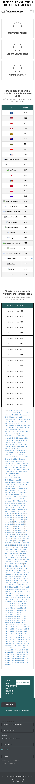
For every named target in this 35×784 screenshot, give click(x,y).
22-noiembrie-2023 (22, 438)
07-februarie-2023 (21, 639)
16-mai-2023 (13, 576)
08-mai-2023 (18, 581)
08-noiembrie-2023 (22, 451)
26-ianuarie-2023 (20, 648)
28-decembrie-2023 (15, 411)
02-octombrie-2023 (11, 484)
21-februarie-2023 (21, 629)
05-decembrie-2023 (15, 430)
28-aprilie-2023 (16, 585)
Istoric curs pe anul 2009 (15, 382)
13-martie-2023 (18, 614)
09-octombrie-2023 (11, 478)
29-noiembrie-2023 (23, 432)
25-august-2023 (19, 516)
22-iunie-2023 (18, 555)
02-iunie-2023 (23, 566)
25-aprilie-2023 (24, 587)
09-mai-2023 (9, 581)
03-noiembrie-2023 (15, 455)
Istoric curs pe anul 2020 (15, 322)
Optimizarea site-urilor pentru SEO (10, 738)
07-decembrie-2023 (12, 427)
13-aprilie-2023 (24, 593)
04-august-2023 (19, 530)
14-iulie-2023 (22, 543)
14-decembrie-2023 (12, 421)
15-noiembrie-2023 (22, 444)
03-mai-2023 (22, 583)
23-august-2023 (19, 518)
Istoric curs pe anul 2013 (15, 360)
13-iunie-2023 (13, 562)
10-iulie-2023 (9, 547)
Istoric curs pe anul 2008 (15, 388)
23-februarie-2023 (21, 627)
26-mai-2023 (13, 570)
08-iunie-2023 (18, 564)
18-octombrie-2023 (22, 469)
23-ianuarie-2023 (20, 650)
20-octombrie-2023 (15, 467)
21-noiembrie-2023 (11, 440)
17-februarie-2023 (21, 631)
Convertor (8, 705)
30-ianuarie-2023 (20, 646)
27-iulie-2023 (13, 537)
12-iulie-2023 (16, 545)
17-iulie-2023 (13, 543)
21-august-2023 (19, 520)
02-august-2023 (19, 532)
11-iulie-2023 (25, 545)
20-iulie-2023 (9, 541)
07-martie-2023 (18, 618)
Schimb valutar (22, 682)
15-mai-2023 (22, 576)
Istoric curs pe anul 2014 (15, 355)
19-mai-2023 (9, 574)
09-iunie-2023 (9, 564)
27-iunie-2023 (13, 553)
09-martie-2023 (18, 616)
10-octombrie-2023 (22, 476)
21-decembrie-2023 (12, 415)
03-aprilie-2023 (24, 599)
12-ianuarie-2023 (20, 656)
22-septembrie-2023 (15, 490)
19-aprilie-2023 (18, 591)
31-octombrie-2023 (11, 459)
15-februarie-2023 (21, 633)
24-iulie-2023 (16, 539)
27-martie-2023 (18, 604)
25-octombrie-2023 (22, 463)
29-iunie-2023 (17, 551)
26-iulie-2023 (22, 537)
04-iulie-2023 (13, 549)
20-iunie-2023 (13, 558)
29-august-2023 (19, 513)
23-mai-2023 (16, 572)
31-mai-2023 (9, 568)
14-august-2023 (19, 524)
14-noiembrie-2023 (11, 446)
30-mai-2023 (18, 568)
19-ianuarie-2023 (20, 652)
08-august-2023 (19, 528)
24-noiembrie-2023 (15, 436)
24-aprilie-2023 (9, 589)
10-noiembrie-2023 (15, 448)
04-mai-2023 (13, 583)
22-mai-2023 (24, 572)
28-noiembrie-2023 (11, 434)
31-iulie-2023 (18, 534)
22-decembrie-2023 (23, 413)
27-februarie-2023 (21, 625)
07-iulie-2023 (18, 547)
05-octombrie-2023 (15, 480)
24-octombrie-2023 (11, 465)
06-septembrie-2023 (15, 507)
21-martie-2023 (18, 608)
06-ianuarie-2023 (20, 660)
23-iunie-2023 (9, 555)
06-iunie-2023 (13, 566)
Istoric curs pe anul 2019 (15, 327)
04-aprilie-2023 (13, 599)
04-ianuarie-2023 (20, 662)
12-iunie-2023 (23, 562)
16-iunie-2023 (9, 560)
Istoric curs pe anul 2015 (15, 349)
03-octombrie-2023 (22, 482)
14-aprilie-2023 (13, 593)
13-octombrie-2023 (15, 474)
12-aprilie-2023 (9, 595)
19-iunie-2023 (23, 558)
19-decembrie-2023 (15, 417)
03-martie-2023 (18, 620)
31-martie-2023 (10, 602)
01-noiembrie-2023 (22, 457)
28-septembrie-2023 (15, 486)
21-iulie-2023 (25, 539)
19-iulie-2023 (18, 541)
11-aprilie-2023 (20, 595)
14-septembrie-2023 (15, 499)
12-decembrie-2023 (15, 423)
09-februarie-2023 (21, 637)
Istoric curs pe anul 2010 (15, 377)
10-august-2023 (19, 526)
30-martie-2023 (20, 602)
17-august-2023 (19, 522)
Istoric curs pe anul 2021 (15, 316)
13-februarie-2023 (21, 635)
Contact (4, 749)
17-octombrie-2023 (11, 471)
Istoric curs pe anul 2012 (15, 366)
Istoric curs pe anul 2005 (15, 404)
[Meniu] (31, 11)
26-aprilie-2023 (13, 587)
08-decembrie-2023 (23, 425)
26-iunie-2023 (23, 553)
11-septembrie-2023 (15, 503)
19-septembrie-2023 (15, 495)
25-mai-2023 (22, 570)
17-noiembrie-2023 (15, 442)
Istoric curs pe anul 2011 (15, 371)
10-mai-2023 (24, 579)
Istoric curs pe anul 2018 (15, 333)
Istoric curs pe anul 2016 (15, 344)
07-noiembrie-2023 (11, 453)
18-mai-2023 (18, 574)
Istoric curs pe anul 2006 (15, 399)
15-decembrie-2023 (23, 419)
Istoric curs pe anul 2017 (15, 338)
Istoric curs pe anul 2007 (15, 393)
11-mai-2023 (16, 579)
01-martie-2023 (18, 623)
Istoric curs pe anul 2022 (15, 311)
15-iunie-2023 (18, 560)
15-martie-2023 (18, 612)
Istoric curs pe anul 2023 (15, 305)
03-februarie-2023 (21, 641)
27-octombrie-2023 (15, 461)
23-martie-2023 (18, 606)
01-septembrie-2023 (15, 511)
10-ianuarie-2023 (20, 658)
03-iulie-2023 (22, 549)
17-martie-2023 (18, 610)
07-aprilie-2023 (18, 597)
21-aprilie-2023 (20, 589)
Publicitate (4, 735)
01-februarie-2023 (21, 644)
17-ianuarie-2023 (20, 654)
